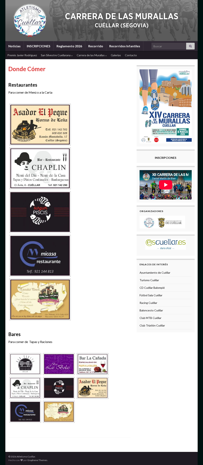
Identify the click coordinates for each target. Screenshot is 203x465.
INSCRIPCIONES (38, 46)
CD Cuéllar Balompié (152, 287)
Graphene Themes (37, 460)
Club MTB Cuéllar (150, 318)
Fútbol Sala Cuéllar (151, 295)
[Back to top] (194, 456)
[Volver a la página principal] (101, 20)
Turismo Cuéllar (149, 280)
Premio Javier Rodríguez (22, 55)
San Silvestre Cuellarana (56, 55)
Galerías (116, 55)
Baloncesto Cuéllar (151, 310)
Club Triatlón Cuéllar (152, 325)
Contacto (131, 55)
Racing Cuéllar (148, 302)
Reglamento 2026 (69, 46)
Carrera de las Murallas (91, 55)
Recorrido (95, 46)
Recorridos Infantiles (124, 46)
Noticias (14, 46)
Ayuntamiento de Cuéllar (155, 272)
